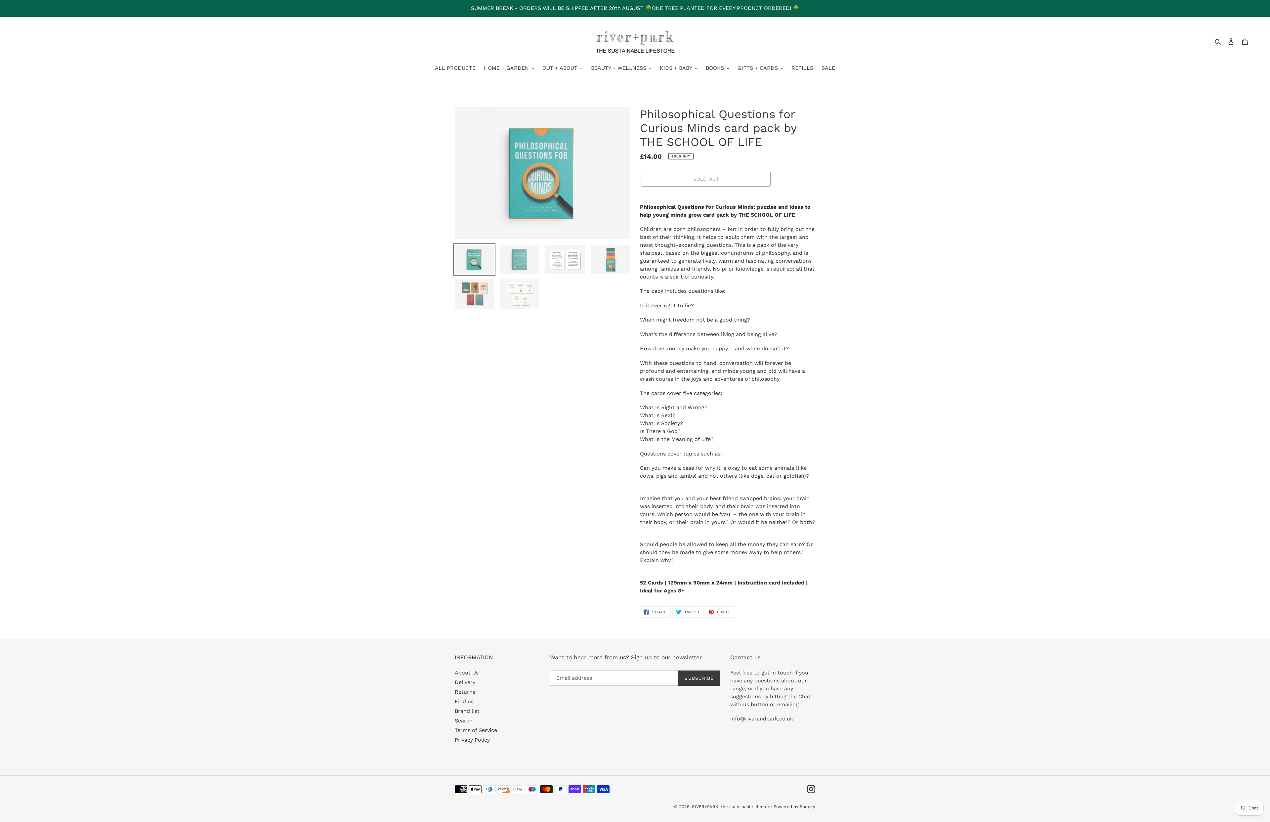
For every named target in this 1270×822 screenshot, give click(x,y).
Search (464, 720)
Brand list (467, 711)
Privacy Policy (472, 740)
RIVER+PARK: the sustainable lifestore (732, 806)
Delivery (465, 682)
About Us (467, 673)
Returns (465, 692)
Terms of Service (476, 730)
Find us (464, 701)
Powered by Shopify (794, 806)
